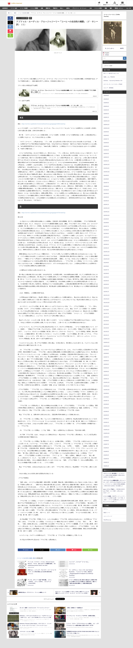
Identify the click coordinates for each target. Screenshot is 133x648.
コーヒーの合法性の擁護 (22, 17)
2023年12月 (106, 208)
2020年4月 (106, 367)
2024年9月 (106, 175)
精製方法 (48, 8)
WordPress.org (107, 519)
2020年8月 (106, 353)
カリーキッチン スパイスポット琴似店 (113, 84)
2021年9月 (106, 306)
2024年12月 (106, 164)
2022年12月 (106, 251)
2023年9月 (106, 219)
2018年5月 (106, 451)
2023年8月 (106, 222)
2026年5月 (106, 102)
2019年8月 (106, 397)
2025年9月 (106, 131)
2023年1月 (106, 248)
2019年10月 (106, 389)
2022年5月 (106, 277)
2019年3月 (106, 415)
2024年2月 (106, 200)
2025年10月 (106, 128)
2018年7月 (106, 444)
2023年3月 (106, 240)
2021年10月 (106, 302)
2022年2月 (106, 288)
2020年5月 (106, 364)
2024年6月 (106, 186)
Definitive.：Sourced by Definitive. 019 (113, 80)
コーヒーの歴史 (98, 8)
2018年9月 (106, 437)
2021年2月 (106, 331)
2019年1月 (106, 422)
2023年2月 (106, 244)
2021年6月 (106, 317)
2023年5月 (106, 233)
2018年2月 (106, 462)
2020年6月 (106, 360)
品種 (42, 8)
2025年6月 (106, 142)
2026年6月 (106, 99)
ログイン (106, 508)
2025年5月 (106, 146)
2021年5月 (106, 320)
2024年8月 (106, 179)
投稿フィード (107, 512)
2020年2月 (106, 375)
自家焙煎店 (5, 8)
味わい (61, 8)
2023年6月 (106, 229)
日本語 (107, 54)
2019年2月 (106, 418)
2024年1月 (106, 204)
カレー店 (128, 8)
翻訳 (111, 8)
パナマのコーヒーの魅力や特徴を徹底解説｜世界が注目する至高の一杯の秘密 (114, 475)
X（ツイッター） (110, 48)
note (122, 48)
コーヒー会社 (14, 8)
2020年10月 (106, 346)
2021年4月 (106, 324)
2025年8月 (106, 135)
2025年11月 (106, 124)
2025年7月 (106, 139)
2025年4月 (106, 149)
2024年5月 (106, 189)
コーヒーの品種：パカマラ (109, 496)
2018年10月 (106, 433)
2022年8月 (106, 266)
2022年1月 (106, 291)
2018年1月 (106, 466)
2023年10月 (106, 215)
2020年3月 (106, 371)
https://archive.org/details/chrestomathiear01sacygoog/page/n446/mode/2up (43, 123)
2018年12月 (106, 426)
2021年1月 (106, 335)
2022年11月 (106, 255)
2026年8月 (106, 95)
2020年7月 (106, 357)
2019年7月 (106, 400)
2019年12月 (106, 382)
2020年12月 (106, 338)
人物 (90, 8)
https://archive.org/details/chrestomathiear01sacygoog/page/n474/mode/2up (43, 212)
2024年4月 (106, 193)
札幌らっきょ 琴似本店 (109, 76)
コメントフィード (108, 516)
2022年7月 (106, 269)
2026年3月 (106, 109)
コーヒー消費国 (34, 8)
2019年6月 (106, 404)
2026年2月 (106, 113)
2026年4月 (106, 106)
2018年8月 (106, 440)
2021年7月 (106, 313)
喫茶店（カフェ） (119, 8)
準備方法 (55, 8)
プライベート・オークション (79, 8)
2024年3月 (106, 197)
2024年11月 (106, 168)
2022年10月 (106, 258)
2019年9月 (106, 393)
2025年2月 (106, 157)
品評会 (68, 8)
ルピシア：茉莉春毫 (108, 87)
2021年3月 (106, 327)
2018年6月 (106, 447)
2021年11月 (106, 298)
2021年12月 (106, 295)
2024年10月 (106, 171)
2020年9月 (106, 349)
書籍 (106, 8)
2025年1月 (106, 160)
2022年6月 (106, 273)
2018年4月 (106, 455)
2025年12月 (106, 120)
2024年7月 (106, 182)
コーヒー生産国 (23, 8)
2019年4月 (106, 411)
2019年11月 (106, 386)
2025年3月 (106, 153)
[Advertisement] (38, 65)
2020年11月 (106, 342)
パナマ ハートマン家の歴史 (110, 473)
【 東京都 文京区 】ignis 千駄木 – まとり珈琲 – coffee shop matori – (114, 491)
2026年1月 (106, 117)
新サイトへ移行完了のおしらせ (111, 73)
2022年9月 (106, 262)
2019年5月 (106, 407)
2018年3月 (106, 458)
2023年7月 (106, 226)
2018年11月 (106, 429)
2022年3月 (106, 284)
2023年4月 (106, 237)
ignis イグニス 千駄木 (108, 489)
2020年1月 (106, 378)
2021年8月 (106, 309)
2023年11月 (106, 211)
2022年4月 (106, 280)
